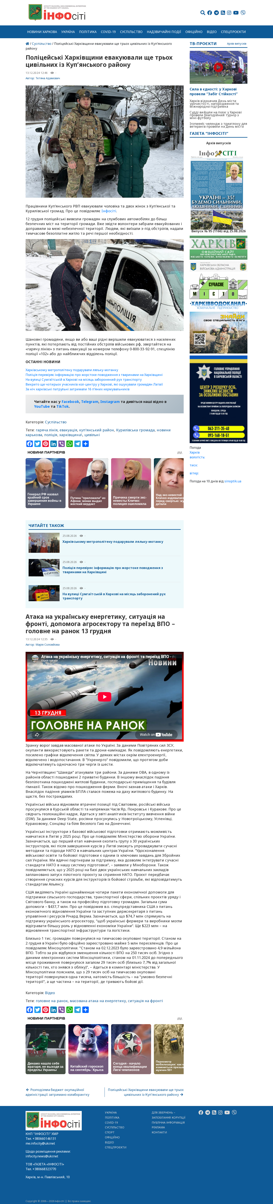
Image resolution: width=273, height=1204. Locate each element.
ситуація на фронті (145, 1000)
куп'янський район (96, 430)
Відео (212, 32)
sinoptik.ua (232, 481)
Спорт (110, 1132)
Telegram (89, 401)
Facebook (70, 401)
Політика (88, 32)
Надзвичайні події (164, 32)
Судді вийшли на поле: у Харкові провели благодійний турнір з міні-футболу (216, 115)
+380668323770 (44, 1169)
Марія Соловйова (48, 644)
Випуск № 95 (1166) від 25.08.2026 (218, 230)
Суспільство (131, 32)
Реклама (158, 1127)
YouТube (42, 406)
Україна (68, 32)
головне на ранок (52, 1000)
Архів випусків (236, 43)
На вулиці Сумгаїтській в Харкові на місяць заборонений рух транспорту (84, 379)
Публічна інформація (168, 1122)
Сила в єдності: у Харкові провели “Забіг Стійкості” (214, 91)
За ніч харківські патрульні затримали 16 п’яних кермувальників (78, 389)
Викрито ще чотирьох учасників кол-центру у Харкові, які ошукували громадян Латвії (94, 384)
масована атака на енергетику (98, 1000)
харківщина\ (70, 434)
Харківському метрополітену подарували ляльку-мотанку (72, 370)
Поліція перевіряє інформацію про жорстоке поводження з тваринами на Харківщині (94, 375)
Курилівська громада (135, 430)
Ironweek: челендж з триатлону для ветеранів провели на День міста (218, 125)
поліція (50, 434)
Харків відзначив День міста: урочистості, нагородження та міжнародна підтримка (214, 103)
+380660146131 (44, 1138)
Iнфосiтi (109, 210)
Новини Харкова (42, 32)
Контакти (159, 1132)
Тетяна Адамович (48, 78)
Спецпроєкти (233, 32)
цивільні (92, 434)
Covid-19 (108, 32)
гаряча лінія (47, 430)
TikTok (62, 406)
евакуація (68, 430)
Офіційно (194, 32)
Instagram (110, 401)
